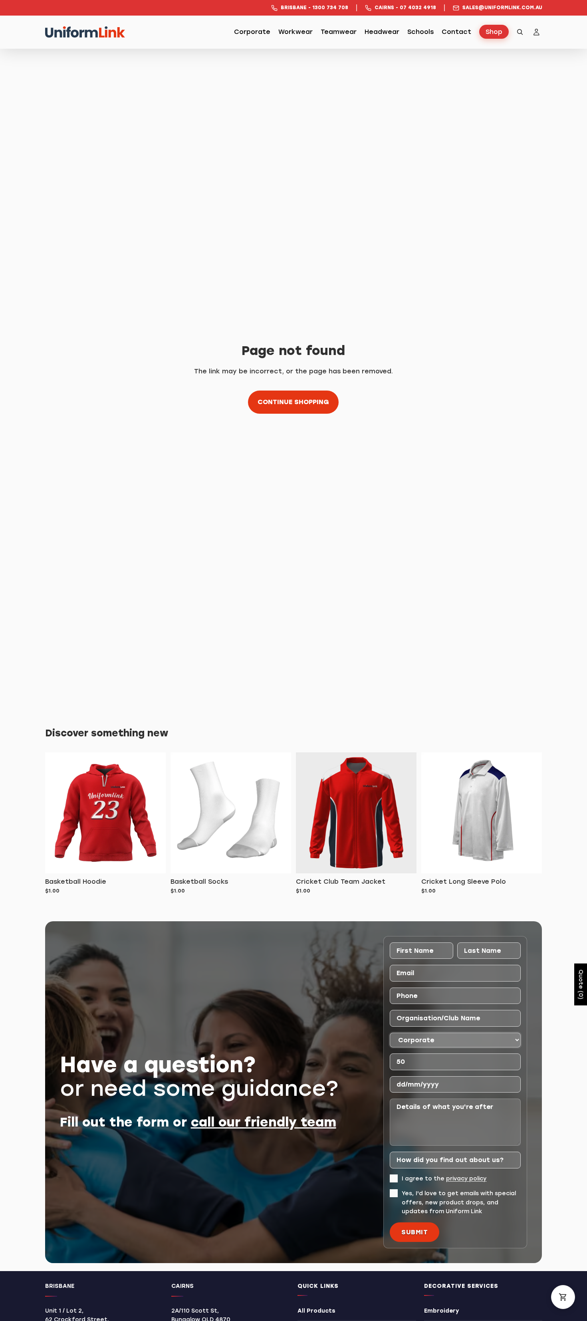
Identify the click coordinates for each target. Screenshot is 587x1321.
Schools (420, 32)
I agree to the (444, 1178)
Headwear (382, 32)
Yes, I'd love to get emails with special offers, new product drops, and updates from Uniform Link (459, 1202)
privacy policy (466, 1178)
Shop (494, 32)
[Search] (520, 32)
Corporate (252, 32)
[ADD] (153, 861)
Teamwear (339, 32)
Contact (456, 32)
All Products (316, 1310)
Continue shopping (293, 402)
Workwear (295, 32)
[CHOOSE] (404, 861)
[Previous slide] (433, 812)
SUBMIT (414, 1232)
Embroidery (441, 1310)
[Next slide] (530, 812)
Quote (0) (580, 984)
